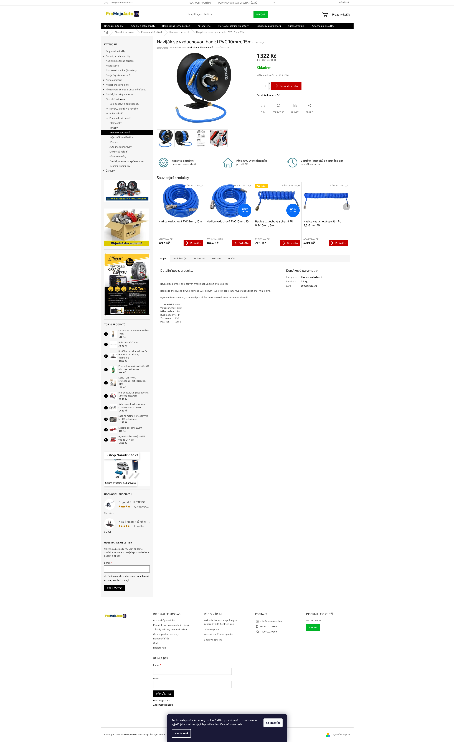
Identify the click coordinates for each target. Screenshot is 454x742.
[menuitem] (114, 26)
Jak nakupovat (212, 629)
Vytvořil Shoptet (341, 734)
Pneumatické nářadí (120, 118)
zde (240, 724)
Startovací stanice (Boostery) (121, 70)
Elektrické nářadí (118, 152)
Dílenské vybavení (115, 99)
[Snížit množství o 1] (269, 88)
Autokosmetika (114, 80)
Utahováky (116, 123)
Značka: (222, 47)
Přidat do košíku (289, 85)
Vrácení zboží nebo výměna (218, 634)
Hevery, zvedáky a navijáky (124, 109)
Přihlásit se (114, 587)
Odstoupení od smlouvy (166, 634)
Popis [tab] (163, 258)
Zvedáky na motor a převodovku (127, 161)
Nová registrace (161, 700)
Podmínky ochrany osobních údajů (237, 2)
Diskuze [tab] (216, 258)
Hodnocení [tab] (199, 258)
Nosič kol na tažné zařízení (120, 61)
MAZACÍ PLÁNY (313, 620)
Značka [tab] (231, 258)
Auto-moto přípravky (121, 147)
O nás (156, 643)
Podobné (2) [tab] (180, 258)
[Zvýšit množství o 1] (269, 84)
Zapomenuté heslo (163, 705)
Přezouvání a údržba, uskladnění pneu (126, 90)
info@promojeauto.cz (272, 621)
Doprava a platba (213, 640)
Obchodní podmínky (200, 2)
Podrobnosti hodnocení (200, 47)
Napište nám (159, 648)
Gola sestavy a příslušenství (125, 104)
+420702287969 (268, 626)
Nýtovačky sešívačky (121, 137)
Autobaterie (112, 66)
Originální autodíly (115, 51)
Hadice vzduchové (120, 132)
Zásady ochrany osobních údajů (170, 629)
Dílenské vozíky (118, 156)
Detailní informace (266, 95)
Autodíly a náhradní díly (118, 56)
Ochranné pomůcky (120, 166)
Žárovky (110, 171)
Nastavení (181, 733)
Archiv (313, 627)
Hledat (260, 14)
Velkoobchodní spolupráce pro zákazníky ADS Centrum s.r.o (220, 622)
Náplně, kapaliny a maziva (119, 94)
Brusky (114, 128)
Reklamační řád (161, 639)
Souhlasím (273, 723)
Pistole (114, 142)
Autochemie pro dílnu (117, 85)
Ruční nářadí (116, 113)
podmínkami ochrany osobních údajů (126, 578)
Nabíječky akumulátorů (118, 75)
